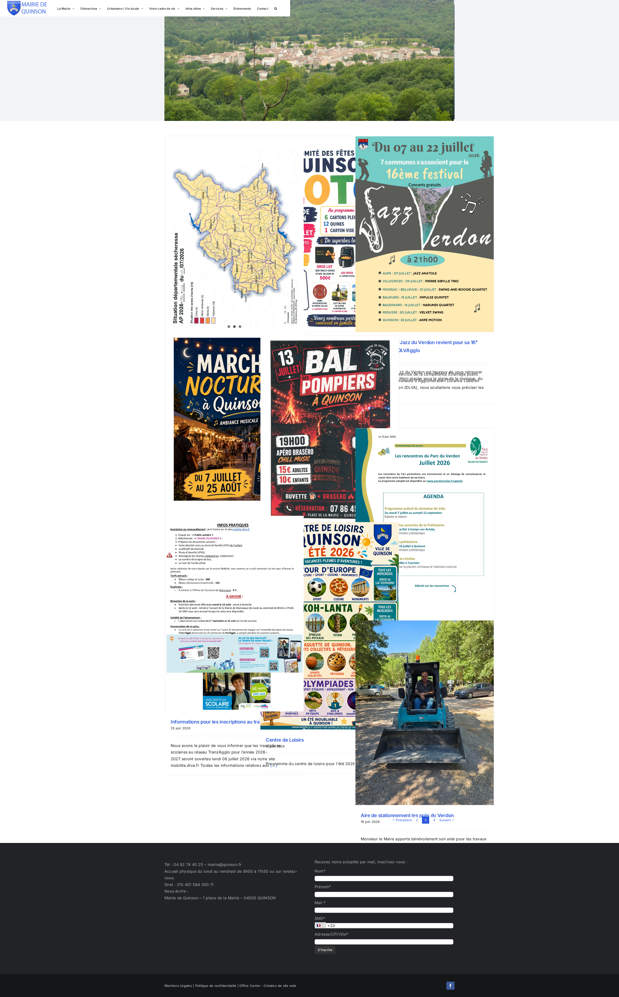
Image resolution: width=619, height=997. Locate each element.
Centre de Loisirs (285, 740)
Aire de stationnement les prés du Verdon (407, 815)
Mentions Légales (178, 986)
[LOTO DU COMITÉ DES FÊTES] (329, 234)
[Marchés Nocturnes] (234, 427)
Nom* (320, 871)
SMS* (320, 918)
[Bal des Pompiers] (329, 434)
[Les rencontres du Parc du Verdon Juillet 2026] (424, 526)
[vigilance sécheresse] (234, 234)
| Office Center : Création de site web (266, 986)
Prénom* (323, 886)
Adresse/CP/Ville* (331, 934)
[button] (275, 8)
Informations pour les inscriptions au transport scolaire (232, 722)
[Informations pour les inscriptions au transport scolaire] (234, 564)
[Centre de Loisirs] (329, 626)
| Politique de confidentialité (214, 986)
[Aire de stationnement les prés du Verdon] (424, 712)
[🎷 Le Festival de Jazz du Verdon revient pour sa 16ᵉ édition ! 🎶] (424, 234)
